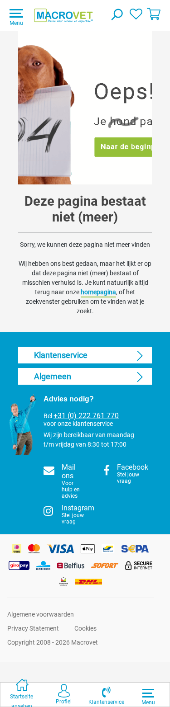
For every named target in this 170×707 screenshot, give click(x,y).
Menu (16, 23)
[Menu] (148, 693)
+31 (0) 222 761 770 (86, 415)
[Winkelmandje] (153, 14)
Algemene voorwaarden (40, 614)
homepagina (98, 292)
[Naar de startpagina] (63, 15)
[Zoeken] (116, 15)
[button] (106, 695)
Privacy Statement (33, 628)
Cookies (85, 628)
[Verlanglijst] (136, 14)
